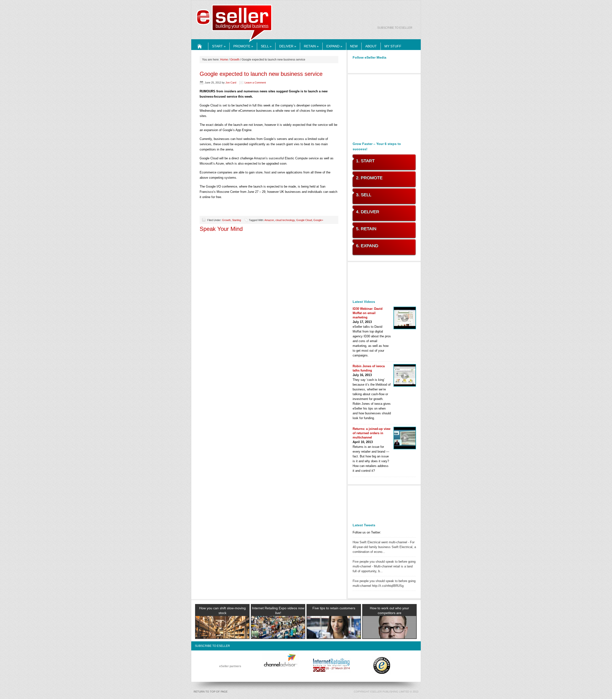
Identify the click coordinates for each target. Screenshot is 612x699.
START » (219, 46)
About (371, 46)
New (354, 46)
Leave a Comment (255, 82)
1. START (365, 160)
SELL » (266, 46)
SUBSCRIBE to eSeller (394, 27)
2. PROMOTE (369, 177)
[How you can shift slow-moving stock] (222, 633)
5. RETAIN (366, 228)
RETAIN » (311, 46)
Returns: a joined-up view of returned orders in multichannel (371, 433)
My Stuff (392, 46)
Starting (236, 220)
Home (224, 59)
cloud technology (285, 220)
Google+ (318, 220)
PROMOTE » (243, 46)
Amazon (269, 220)
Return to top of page (211, 691)
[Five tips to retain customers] (334, 633)
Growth (235, 59)
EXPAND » (334, 46)
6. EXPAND (367, 245)
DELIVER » (287, 46)
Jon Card (230, 82)
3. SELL (363, 194)
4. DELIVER (367, 211)
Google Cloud (304, 220)
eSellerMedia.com (234, 42)
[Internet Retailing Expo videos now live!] (278, 633)
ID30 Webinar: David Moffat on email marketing (367, 313)
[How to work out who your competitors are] (389, 633)
